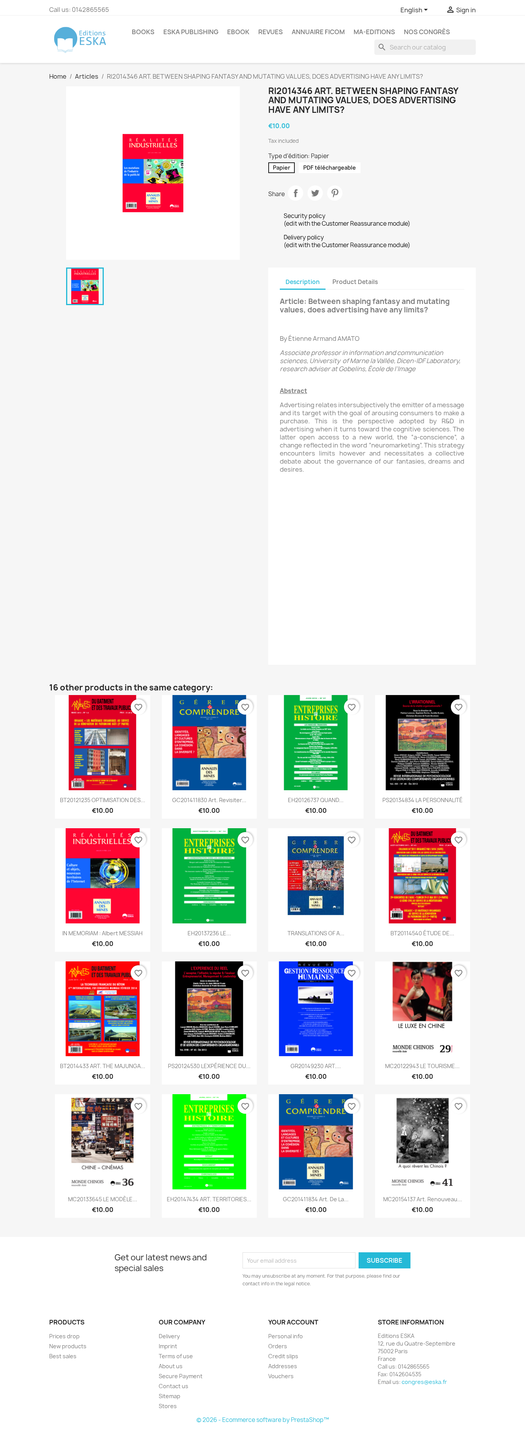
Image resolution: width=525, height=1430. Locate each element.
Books (143, 32)
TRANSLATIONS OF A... (315, 933)
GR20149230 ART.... (316, 1066)
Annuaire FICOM (318, 32)
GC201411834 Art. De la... (316, 1199)
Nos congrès (427, 32)
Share (295, 193)
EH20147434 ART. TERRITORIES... (209, 1199)
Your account (293, 1322)
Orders (277, 1346)
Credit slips (283, 1356)
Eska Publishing (190, 32)
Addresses (282, 1366)
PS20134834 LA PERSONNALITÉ (422, 800)
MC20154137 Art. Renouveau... (422, 1199)
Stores (168, 1406)
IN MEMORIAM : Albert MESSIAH (102, 933)
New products (67, 1346)
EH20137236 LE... (209, 933)
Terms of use (176, 1356)
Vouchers (281, 1376)
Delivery (169, 1336)
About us (171, 1366)
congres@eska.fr (424, 1381)
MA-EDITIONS (374, 32)
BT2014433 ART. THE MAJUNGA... (102, 1066)
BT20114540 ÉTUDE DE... (422, 933)
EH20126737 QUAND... (316, 800)
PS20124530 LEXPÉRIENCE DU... (209, 1066)
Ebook (238, 32)
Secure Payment (181, 1376)
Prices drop (64, 1336)
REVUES (270, 32)
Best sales (62, 1356)
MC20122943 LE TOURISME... (422, 1066)
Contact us (173, 1386)
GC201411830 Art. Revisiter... (209, 800)
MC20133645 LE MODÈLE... (102, 1199)
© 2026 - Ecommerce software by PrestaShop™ (262, 1420)
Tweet (315, 193)
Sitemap (169, 1396)
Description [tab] (303, 282)
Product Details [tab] (355, 282)
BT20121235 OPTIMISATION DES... (102, 800)
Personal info (285, 1336)
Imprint (168, 1346)
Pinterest (334, 193)
